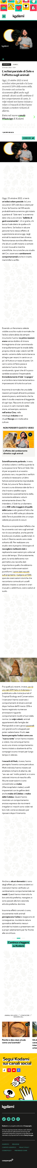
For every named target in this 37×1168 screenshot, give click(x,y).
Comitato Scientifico (9, 1147)
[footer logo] (8, 1107)
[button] (4, 1070)
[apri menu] (4, 16)
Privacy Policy (24, 1147)
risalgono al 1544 (23, 575)
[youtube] (13, 1119)
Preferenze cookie (21, 1150)
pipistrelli (30, 725)
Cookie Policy (7, 1150)
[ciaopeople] (7, 1160)
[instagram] (8, 1119)
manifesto (5, 1144)
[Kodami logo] (18, 16)
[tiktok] (4, 1119)
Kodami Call (6, 64)
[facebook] (18, 1119)
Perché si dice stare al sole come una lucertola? (14, 1041)
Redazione (15, 1144)
